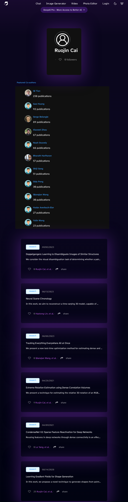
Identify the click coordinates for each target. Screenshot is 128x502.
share (63, 269)
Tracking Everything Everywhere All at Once (48, 343)
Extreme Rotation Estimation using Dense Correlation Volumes (58, 387)
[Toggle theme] (115, 3)
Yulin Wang (38, 220)
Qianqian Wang (40, 194)
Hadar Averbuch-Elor (43, 207)
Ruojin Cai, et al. (44, 269)
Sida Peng (38, 181)
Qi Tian (36, 90)
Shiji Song (38, 168)
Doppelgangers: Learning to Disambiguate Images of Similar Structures (62, 254)
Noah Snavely (40, 142)
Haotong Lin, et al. (45, 313)
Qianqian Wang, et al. (46, 358)
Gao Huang (38, 103)
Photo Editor (90, 3)
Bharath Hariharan (42, 155)
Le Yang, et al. (42, 447)
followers (70, 59)
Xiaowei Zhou (40, 129)
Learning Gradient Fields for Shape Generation (49, 476)
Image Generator (56, 3)
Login (106, 3)
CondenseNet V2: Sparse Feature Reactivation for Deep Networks (59, 432)
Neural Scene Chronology (39, 298)
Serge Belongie (40, 116)
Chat (38, 3)
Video (74, 3)
